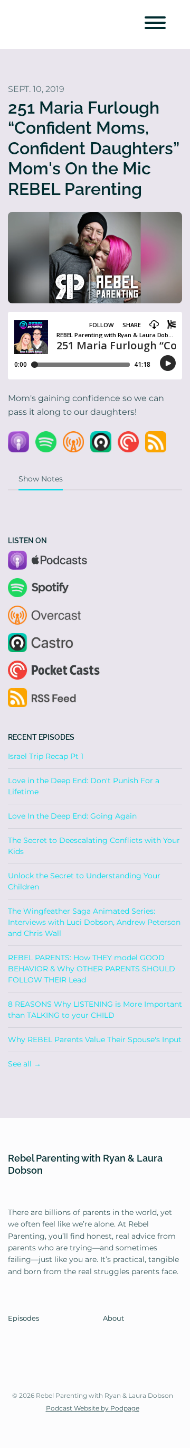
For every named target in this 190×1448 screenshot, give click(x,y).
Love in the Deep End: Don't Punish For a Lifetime (83, 786)
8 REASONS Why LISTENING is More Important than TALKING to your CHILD (95, 1009)
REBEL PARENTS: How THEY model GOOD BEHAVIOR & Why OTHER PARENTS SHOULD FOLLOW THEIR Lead (91, 969)
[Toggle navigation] (155, 24)
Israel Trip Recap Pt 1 (45, 756)
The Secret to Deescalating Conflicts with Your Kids (94, 846)
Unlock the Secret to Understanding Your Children (84, 881)
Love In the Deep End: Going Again (72, 816)
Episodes (23, 1318)
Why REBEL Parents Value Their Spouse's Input (95, 1039)
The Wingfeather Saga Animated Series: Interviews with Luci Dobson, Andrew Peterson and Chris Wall (94, 922)
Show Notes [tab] (40, 479)
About (113, 1318)
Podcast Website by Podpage (92, 1408)
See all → (24, 1064)
